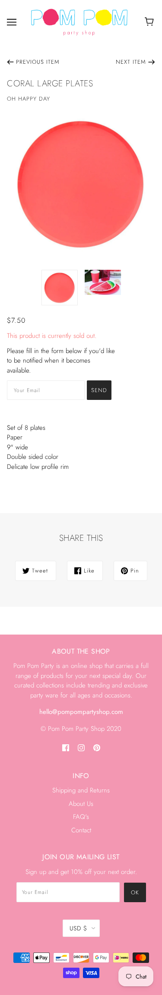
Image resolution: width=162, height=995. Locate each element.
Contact (81, 830)
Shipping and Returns (81, 790)
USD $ (78, 928)
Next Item (131, 62)
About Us (81, 803)
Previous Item (38, 62)
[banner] (79, 21)
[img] (65, 747)
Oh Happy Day (28, 99)
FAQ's (81, 817)
